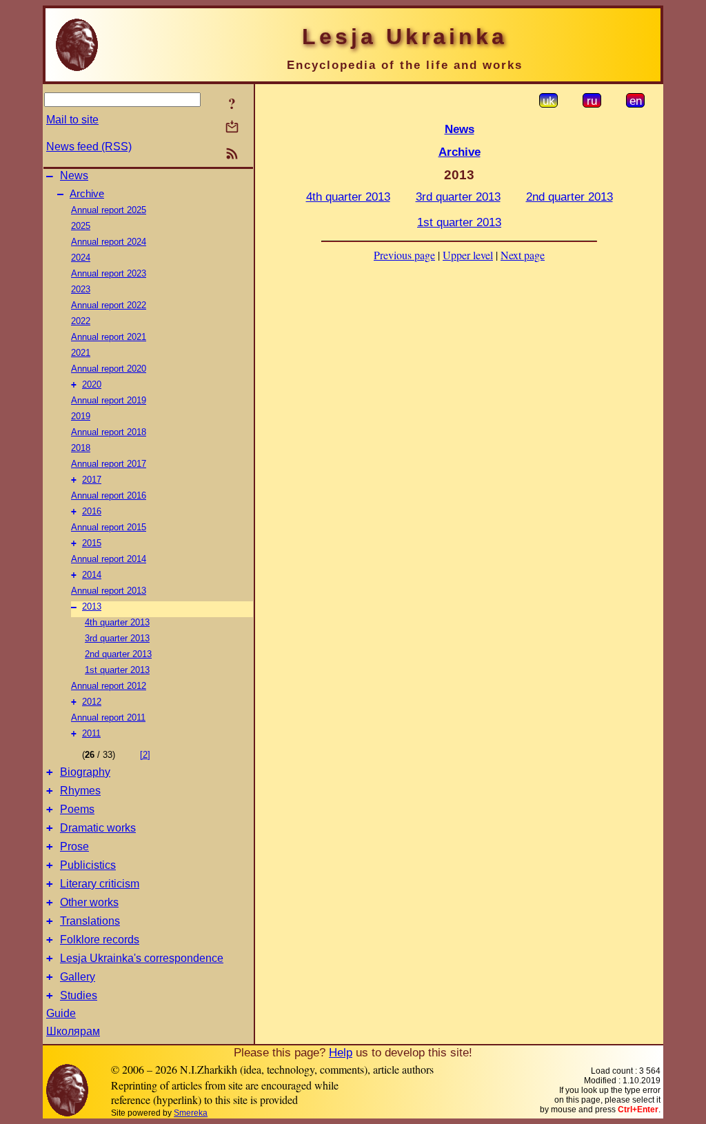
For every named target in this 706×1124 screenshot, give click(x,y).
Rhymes (80, 790)
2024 (80, 257)
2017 (91, 479)
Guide (61, 1013)
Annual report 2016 (108, 495)
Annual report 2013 (108, 590)
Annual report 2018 (108, 432)
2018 (80, 448)
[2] (145, 755)
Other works (89, 902)
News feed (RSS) (89, 146)
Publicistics (88, 865)
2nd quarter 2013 (118, 654)
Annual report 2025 (108, 210)
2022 (80, 321)
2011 (91, 733)
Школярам (73, 1031)
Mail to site (72, 120)
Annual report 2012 (108, 686)
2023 (80, 289)
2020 (91, 384)
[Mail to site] (232, 126)
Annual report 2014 (108, 559)
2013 (91, 606)
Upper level (468, 255)
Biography (85, 772)
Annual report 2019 (108, 400)
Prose (74, 846)
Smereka (191, 1113)
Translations (90, 921)
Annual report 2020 (108, 368)
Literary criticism (99, 884)
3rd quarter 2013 (117, 638)
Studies (78, 995)
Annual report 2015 (108, 527)
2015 (91, 543)
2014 (91, 575)
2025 (80, 226)
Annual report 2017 (108, 464)
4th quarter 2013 (117, 622)
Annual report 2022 (108, 305)
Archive (87, 193)
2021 (80, 353)
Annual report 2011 (108, 717)
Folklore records (99, 939)
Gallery (77, 977)
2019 (80, 416)
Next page (523, 255)
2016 (91, 511)
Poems (77, 809)
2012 (91, 701)
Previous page (404, 255)
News (74, 175)
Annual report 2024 (108, 242)
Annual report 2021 (108, 337)
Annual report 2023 (108, 273)
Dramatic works (98, 828)
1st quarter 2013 (117, 670)
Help (340, 1052)
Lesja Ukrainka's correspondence (141, 958)
